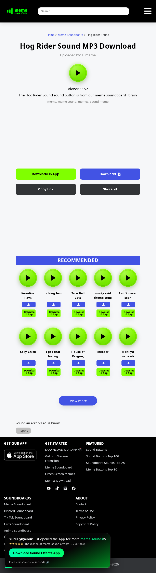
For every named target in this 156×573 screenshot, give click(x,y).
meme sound (67, 101)
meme (51, 101)
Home (50, 34)
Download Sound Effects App (36, 553)
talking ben (53, 293)
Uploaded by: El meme (78, 55)
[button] (46, 189)
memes (83, 101)
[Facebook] (73, 488)
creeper (103, 352)
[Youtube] (48, 488)
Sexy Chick (28, 352)
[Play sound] (78, 73)
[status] (57, 550)
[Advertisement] (78, 136)
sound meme (99, 101)
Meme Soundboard (70, 34)
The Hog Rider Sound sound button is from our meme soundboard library (78, 95)
